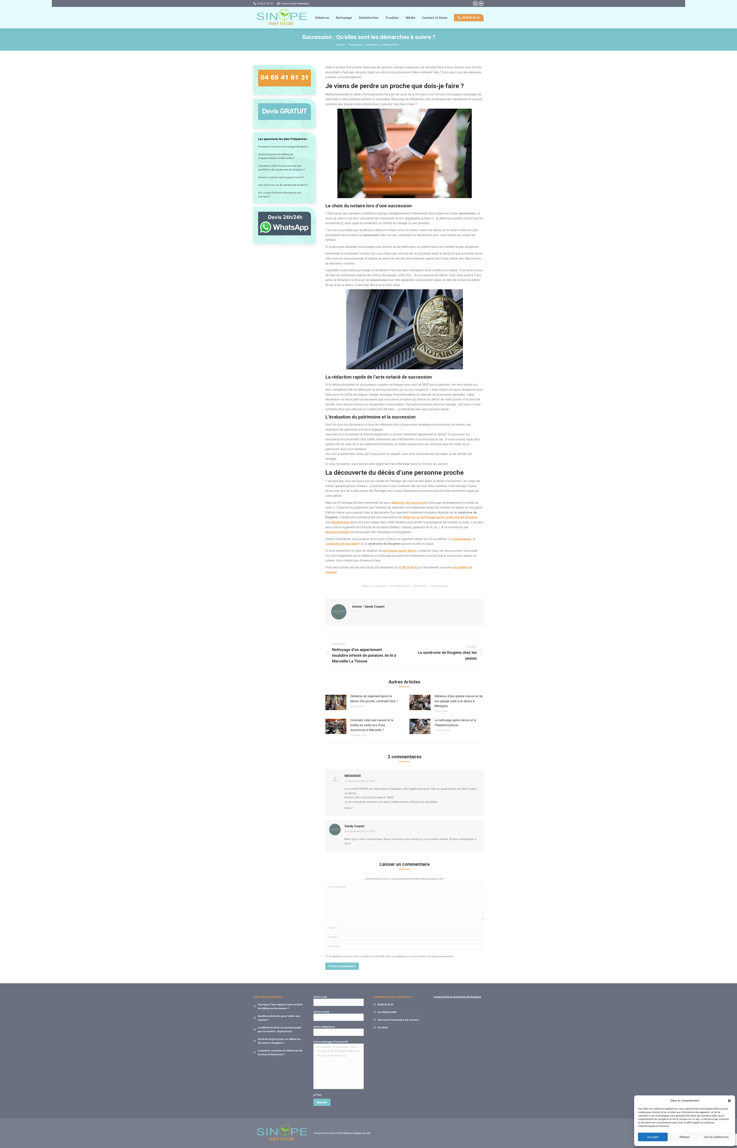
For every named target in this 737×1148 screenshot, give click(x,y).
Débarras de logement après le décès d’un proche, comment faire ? (374, 698)
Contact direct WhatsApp (295, 3)
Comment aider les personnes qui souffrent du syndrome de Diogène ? (281, 167)
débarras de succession (409, 503)
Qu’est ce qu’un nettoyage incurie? (281, 177)
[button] (729, 1101)
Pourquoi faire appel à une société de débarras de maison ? (280, 1006)
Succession (380, 586)
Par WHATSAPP (387, 1012)
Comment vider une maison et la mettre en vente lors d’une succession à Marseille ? (371, 725)
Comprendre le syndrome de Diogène (457, 996)
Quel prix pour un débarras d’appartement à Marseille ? (276, 156)
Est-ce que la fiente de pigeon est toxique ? (279, 194)
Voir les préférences (716, 1137)
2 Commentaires (439, 586)
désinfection (340, 522)
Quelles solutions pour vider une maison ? (279, 1017)
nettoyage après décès (400, 550)
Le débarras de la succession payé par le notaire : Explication (279, 1029)
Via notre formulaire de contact (398, 1019)
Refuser (685, 1137)
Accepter (653, 1137)
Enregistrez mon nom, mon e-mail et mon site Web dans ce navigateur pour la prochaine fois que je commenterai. (391, 956)
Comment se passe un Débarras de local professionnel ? (280, 1052)
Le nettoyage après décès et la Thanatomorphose (455, 722)
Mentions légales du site (356, 1133)
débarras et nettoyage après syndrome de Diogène (439, 517)
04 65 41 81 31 (265, 3)
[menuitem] (322, 17)
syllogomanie (461, 539)
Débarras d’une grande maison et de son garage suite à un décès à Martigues (458, 701)
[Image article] (335, 702)
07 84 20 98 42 (408, 567)
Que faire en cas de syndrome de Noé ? (283, 185)
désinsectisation (337, 532)
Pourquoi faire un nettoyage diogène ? (283, 146)
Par (399, 586)
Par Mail (383, 1027)
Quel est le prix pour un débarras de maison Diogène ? (279, 1041)
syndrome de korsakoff (343, 544)
